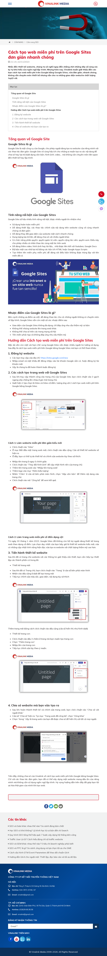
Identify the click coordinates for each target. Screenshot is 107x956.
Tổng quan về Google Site (23, 93)
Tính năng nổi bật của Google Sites (29, 102)
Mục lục (13, 86)
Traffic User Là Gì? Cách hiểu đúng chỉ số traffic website (36, 839)
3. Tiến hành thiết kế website (26, 122)
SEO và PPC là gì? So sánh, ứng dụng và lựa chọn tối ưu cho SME (40, 848)
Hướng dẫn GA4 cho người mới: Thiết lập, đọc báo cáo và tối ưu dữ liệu (42, 857)
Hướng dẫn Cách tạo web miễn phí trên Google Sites (36, 110)
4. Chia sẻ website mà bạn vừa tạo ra (30, 126)
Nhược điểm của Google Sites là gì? (29, 106)
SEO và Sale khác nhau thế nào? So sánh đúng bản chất (36, 826)
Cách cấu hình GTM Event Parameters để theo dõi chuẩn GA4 (39, 852)
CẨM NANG (18, 42)
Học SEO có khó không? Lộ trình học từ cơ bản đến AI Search (38, 830)
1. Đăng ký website (21, 114)
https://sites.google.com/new (54, 357)
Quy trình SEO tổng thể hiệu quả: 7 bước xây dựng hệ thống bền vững (42, 835)
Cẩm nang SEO (32, 42)
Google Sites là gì (20, 98)
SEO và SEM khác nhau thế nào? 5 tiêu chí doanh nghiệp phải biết (41, 843)
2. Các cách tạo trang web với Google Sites (33, 118)
